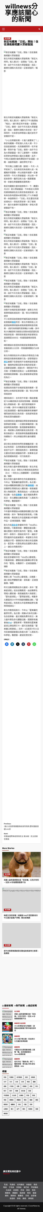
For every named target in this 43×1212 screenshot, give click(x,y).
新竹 (10, 1091)
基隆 (5, 1086)
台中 (5, 1082)
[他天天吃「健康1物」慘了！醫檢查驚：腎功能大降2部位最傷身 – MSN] (7, 1067)
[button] (4, 28)
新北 (5, 1091)
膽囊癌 (13, 1104)
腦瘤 (31, 1100)
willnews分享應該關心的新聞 (21, 13)
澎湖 (29, 1091)
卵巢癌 (33, 1077)
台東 (22, 1082)
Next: (21, 836)
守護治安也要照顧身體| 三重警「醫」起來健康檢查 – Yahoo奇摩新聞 (24, 1052)
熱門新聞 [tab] (20, 1005)
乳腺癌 (11, 1077)
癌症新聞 (22, 1023)
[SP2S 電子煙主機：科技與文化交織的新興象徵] (7, 1038)
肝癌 (27, 1095)
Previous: (21, 826)
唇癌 (35, 1184)
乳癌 (5, 1077)
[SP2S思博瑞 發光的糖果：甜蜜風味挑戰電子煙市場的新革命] (7, 1027)
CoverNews (33, 1206)
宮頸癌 (24, 1086)
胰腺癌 (11, 1100)
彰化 (37, 1086)
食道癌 (30, 1109)
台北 (10, 1082)
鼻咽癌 (6, 1113)
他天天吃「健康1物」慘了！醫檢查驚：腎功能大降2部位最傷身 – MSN (24, 1064)
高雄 (37, 1109)
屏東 (31, 1086)
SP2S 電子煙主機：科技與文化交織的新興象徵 (24, 1040)
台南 (16, 1082)
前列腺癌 (19, 1077)
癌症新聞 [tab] (32, 1005)
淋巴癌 (23, 1091)
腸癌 (37, 1100)
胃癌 (5, 1100)
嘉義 (34, 1082)
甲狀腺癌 (6, 1095)
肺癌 (33, 1095)
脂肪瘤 (22, 1193)
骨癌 (19, 1198)
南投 (26, 1077)
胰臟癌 (19, 1100)
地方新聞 (7, 38)
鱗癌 (24, 1198)
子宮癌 (11, 1086)
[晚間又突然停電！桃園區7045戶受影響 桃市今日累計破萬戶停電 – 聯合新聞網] (21, 900)
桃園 (16, 1091)
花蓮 (25, 1104)
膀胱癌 (6, 1104)
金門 (18, 1109)
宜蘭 (18, 1086)
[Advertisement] (21, 95)
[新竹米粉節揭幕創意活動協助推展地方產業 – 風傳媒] (21, 935)
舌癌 (19, 1104)
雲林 (23, 1109)
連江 (12, 1109)
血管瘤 (6, 1109)
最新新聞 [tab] (8, 1005)
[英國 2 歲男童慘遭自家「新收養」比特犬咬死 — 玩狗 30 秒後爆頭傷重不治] (21, 864)
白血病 (14, 1095)
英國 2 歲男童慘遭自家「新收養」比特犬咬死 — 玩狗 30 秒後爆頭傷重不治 (21, 881)
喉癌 (28, 1082)
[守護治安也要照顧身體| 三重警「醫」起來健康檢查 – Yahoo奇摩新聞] (7, 1055)
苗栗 (31, 1104)
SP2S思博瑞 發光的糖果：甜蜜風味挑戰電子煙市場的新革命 (25, 1028)
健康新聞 (17, 1023)
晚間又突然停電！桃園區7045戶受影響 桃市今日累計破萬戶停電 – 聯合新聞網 (21, 916)
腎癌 (25, 1100)
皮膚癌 (21, 1095)
